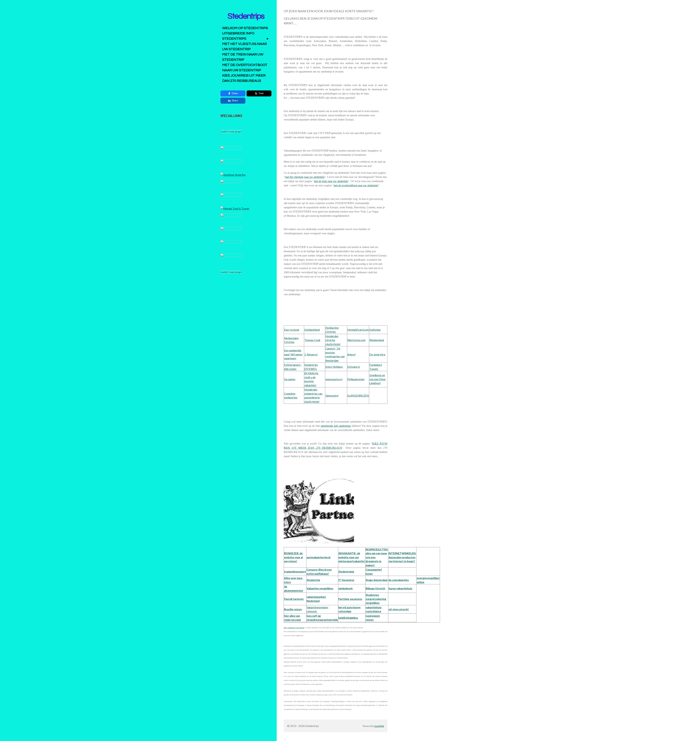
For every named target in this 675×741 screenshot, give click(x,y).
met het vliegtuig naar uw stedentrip (304, 176)
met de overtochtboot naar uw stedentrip (356, 185)
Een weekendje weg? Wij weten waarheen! (293, 354)
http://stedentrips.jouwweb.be (294, 628)
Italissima (375, 329)
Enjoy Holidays (334, 366)
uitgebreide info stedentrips (336, 425)
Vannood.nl (331, 395)
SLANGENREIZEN (358, 395)
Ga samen (289, 379)
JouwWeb (379, 726)
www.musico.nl (333, 379)
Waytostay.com (356, 340)
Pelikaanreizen (356, 379)
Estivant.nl (353, 366)
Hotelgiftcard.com (358, 329)
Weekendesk (376, 340)
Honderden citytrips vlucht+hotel (332, 340)
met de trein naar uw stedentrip (331, 181)
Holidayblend (312, 329)
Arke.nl (351, 354)
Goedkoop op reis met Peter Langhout (377, 379)
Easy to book (291, 329)
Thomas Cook (312, 340)
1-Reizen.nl (310, 354)
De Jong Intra (377, 354)
